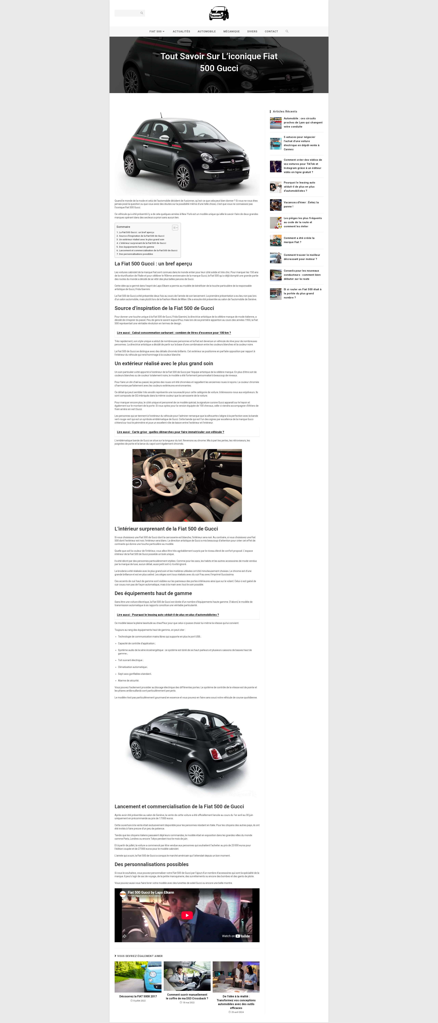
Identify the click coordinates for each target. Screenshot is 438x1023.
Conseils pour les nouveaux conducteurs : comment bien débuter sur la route (302, 274)
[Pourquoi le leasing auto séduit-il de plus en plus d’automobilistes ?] (276, 187)
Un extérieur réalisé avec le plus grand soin (141, 239)
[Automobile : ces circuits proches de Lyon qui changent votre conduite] (276, 123)
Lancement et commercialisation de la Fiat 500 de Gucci (148, 250)
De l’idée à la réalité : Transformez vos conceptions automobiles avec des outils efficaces (236, 1002)
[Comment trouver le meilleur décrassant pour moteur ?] (276, 257)
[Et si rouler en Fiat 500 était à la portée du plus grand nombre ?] (276, 294)
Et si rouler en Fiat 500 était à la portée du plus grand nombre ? (303, 293)
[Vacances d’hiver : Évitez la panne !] (276, 205)
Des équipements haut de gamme (136, 247)
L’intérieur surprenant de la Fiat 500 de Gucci (142, 243)
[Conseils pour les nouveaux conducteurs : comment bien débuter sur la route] (276, 275)
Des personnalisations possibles (136, 254)
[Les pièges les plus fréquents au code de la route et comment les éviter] (276, 223)
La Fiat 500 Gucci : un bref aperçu (136, 232)
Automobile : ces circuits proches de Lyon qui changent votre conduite (303, 122)
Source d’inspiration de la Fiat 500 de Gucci (141, 236)
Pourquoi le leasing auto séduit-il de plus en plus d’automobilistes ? (299, 186)
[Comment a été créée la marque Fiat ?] (276, 240)
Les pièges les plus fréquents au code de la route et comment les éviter (303, 222)
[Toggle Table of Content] (173, 228)
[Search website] (287, 31)
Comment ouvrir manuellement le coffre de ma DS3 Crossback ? (187, 996)
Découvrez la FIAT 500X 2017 (138, 996)
